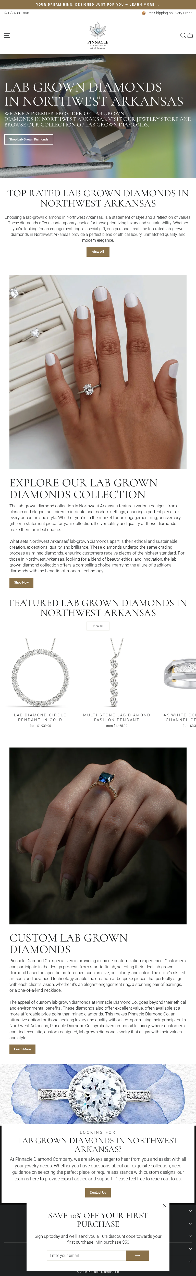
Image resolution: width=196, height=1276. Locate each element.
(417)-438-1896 (16, 13)
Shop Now (21, 582)
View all (98, 626)
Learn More (22, 1049)
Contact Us (98, 1192)
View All (98, 252)
